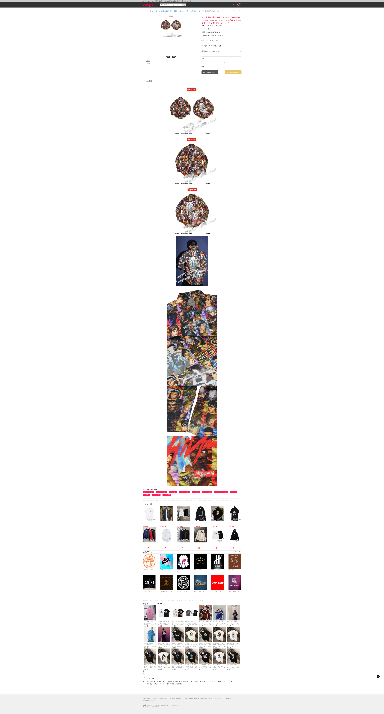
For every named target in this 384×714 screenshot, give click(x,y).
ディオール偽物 (195, 492)
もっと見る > (237, 551)
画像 (168, 56)
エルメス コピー (156, 494)
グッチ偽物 (146, 494)
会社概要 (145, 698)
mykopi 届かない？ (190, 698)
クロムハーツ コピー (184, 492)
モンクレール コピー (148, 492)
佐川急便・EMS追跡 (175, 698)
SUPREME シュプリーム (215, 25)
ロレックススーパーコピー (221, 492)
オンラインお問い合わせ (205, 698)
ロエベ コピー (173, 492)
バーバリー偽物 (166, 494)
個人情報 (228, 698)
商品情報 (149, 81)
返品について (218, 698)
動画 (174, 56)
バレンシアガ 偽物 (207, 492)
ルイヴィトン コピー (161, 492)
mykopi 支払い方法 (148, 700)
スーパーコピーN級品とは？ (159, 698)
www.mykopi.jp (163, 706)
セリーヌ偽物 (233, 492)
